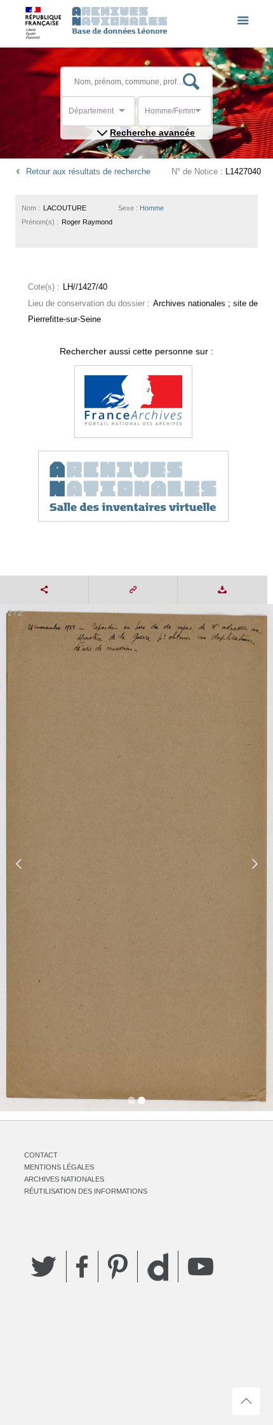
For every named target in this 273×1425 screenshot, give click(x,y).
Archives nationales (64, 1179)
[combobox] (126, 114)
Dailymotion (157, 1267)
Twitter (44, 1266)
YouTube (200, 1266)
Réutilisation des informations (85, 1191)
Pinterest (118, 1266)
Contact (41, 1155)
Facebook (82, 1266)
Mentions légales (59, 1167)
